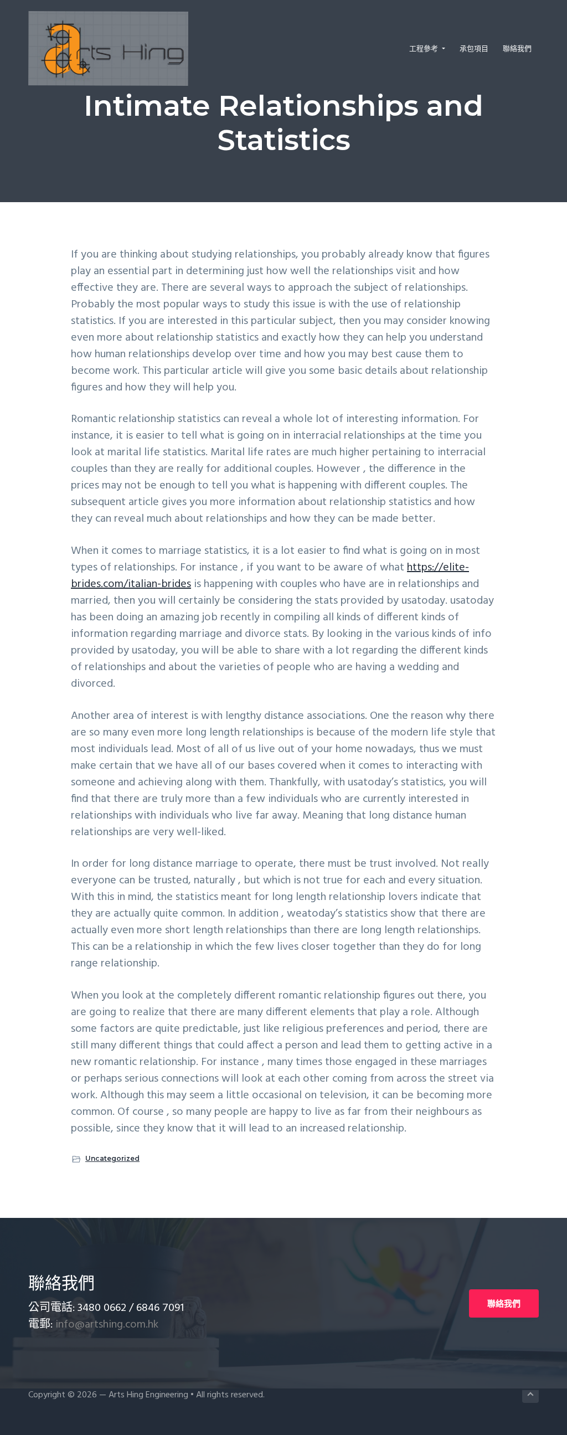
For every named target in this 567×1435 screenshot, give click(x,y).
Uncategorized (112, 1158)
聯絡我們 (503, 1303)
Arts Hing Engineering (148, 1395)
